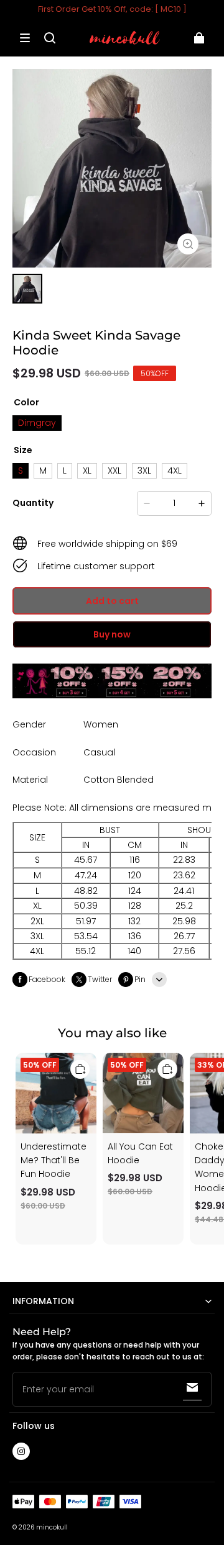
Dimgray (37, 423)
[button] (24, 37)
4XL (174, 470)
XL (87, 470)
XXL (114, 470)
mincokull (52, 1527)
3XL (144, 470)
